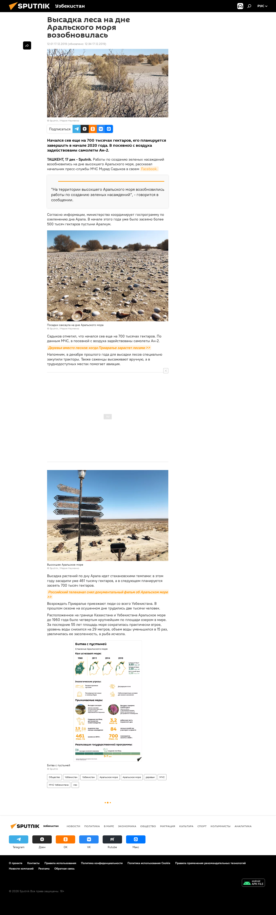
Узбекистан (71, 777)
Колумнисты (221, 826)
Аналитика (243, 826)
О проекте (15, 863)
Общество (54, 777)
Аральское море (109, 777)
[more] (27, 45)
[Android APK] (253, 883)
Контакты (33, 863)
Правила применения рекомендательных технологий (210, 863)
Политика (92, 826)
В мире (109, 826)
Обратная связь (64, 868)
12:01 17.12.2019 (57, 44)
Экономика (127, 826)
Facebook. (149, 169)
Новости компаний (21, 868)
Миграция (167, 826)
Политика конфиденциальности (102, 863)
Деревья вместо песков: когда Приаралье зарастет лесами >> (99, 347)
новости (73, 826)
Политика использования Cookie (148, 863)
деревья (150, 777)
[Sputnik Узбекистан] (31, 11)
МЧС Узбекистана (58, 784)
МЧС (162, 777)
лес (75, 784)
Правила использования (60, 863)
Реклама (44, 868)
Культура (186, 826)
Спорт (201, 826)
